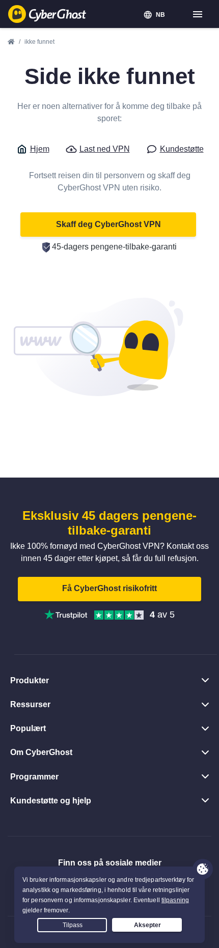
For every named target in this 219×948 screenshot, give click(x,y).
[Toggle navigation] (198, 14)
